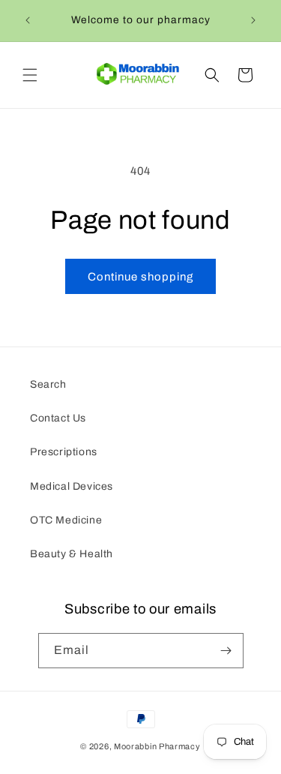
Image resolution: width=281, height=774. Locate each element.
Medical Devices (71, 486)
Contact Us (58, 418)
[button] (29, 75)
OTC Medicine (66, 520)
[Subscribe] (226, 650)
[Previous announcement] (27, 20)
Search (48, 384)
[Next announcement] (253, 20)
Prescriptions (63, 452)
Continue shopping (140, 277)
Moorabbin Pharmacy (157, 746)
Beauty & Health (71, 554)
